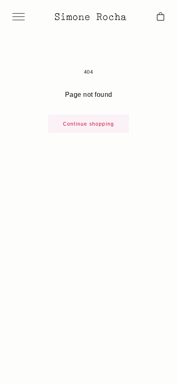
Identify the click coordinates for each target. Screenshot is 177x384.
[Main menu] (18, 17)
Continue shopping (88, 124)
